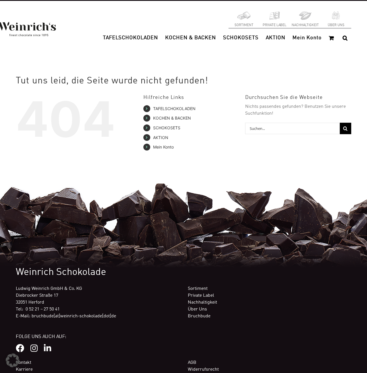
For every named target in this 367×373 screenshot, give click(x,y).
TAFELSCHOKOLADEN (174, 108)
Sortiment (198, 288)
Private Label (201, 295)
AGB (192, 362)
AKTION (160, 137)
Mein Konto (163, 146)
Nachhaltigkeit (202, 302)
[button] (345, 38)
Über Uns (197, 309)
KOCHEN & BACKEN (172, 118)
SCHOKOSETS (166, 127)
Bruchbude (199, 316)
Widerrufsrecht (203, 369)
